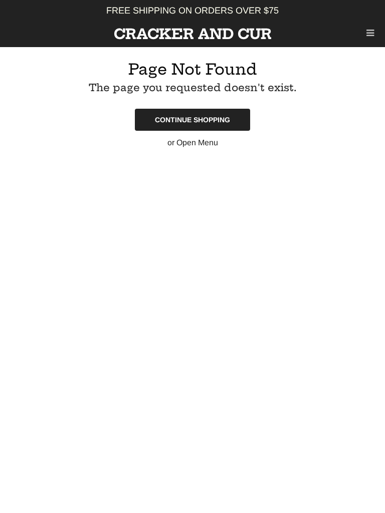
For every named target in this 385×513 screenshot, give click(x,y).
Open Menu (197, 142)
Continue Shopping (192, 120)
